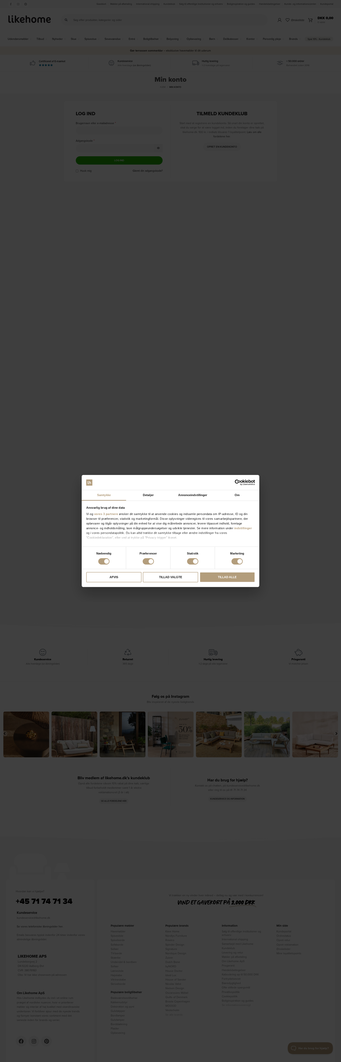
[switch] (148, 561)
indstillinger (243, 528)
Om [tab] (237, 495)
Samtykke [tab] (104, 495)
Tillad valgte (170, 577)
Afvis (114, 577)
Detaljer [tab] (148, 495)
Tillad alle (227, 577)
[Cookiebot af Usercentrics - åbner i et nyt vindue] (237, 482)
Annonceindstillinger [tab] (192, 495)
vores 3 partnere (106, 514)
